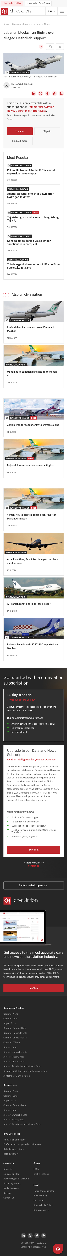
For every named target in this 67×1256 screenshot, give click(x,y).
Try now (19, 131)
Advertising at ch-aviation (16, 1179)
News (6, 24)
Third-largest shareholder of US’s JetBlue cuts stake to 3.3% (33, 266)
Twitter (30, 1235)
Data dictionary (10, 1154)
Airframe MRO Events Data (16, 1076)
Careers (7, 1193)
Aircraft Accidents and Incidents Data (22, 1066)
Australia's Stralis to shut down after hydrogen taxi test (30, 195)
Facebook (47, 93)
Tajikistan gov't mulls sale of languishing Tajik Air (33, 219)
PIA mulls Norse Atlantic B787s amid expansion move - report (31, 172)
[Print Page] (60, 46)
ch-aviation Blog (11, 1174)
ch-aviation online (12, 3)
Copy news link (54, 93)
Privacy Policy (40, 1196)
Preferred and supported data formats (22, 1144)
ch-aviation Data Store (38, 3)
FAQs (36, 1169)
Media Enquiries (11, 1188)
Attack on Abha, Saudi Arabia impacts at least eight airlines (33, 561)
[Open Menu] (62, 11)
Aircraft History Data (13, 1057)
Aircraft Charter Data (14, 1061)
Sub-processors (41, 1210)
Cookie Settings (41, 1174)
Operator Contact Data (14, 1028)
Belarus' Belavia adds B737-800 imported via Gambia (32, 646)
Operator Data (10, 1018)
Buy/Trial (33, 849)
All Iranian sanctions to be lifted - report (29, 603)
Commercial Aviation (22, 24)
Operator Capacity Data (15, 1038)
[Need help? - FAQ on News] (40, 46)
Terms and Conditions (44, 1191)
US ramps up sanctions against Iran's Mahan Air (32, 373)
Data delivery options (13, 1149)
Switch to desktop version (33, 885)
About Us (7, 1169)
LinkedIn (33, 93)
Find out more (19, 141)
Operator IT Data (11, 1042)
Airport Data (9, 1023)
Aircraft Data (9, 1047)
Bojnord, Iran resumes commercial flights (30, 465)
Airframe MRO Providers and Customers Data (25, 1071)
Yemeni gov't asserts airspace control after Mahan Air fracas (31, 516)
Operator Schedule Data (15, 1033)
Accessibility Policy (43, 1205)
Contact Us (8, 1198)
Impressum (39, 1200)
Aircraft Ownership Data (15, 1052)
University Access (12, 1183)
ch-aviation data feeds (14, 1140)
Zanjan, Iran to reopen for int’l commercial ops (33, 425)
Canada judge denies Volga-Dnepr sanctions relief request (29, 242)
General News (42, 24)
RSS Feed (61, 93)
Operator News (10, 1014)
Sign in (51, 11)
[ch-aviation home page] (15, 11)
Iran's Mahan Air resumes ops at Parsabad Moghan (30, 329)
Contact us (33, 866)
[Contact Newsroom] (50, 46)
